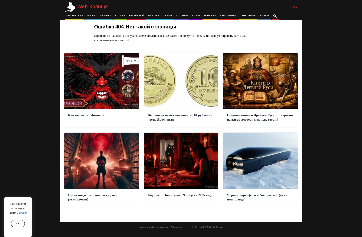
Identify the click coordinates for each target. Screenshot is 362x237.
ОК (17, 223)
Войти (294, 6)
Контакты (177, 226)
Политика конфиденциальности (153, 226)
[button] (275, 16)
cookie (23, 212)
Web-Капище (92, 7)
